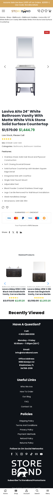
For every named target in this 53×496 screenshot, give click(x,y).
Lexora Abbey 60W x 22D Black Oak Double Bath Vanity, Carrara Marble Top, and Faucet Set (14, 291)
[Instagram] (21, 454)
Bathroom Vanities (29, 17)
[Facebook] (12, 454)
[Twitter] (16, 454)
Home (2, 17)
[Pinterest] (26, 454)
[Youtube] (41, 454)
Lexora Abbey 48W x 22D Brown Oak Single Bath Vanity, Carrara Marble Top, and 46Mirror (39, 291)
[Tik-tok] (31, 454)
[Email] (36, 454)
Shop (9, 17)
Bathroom (17, 17)
